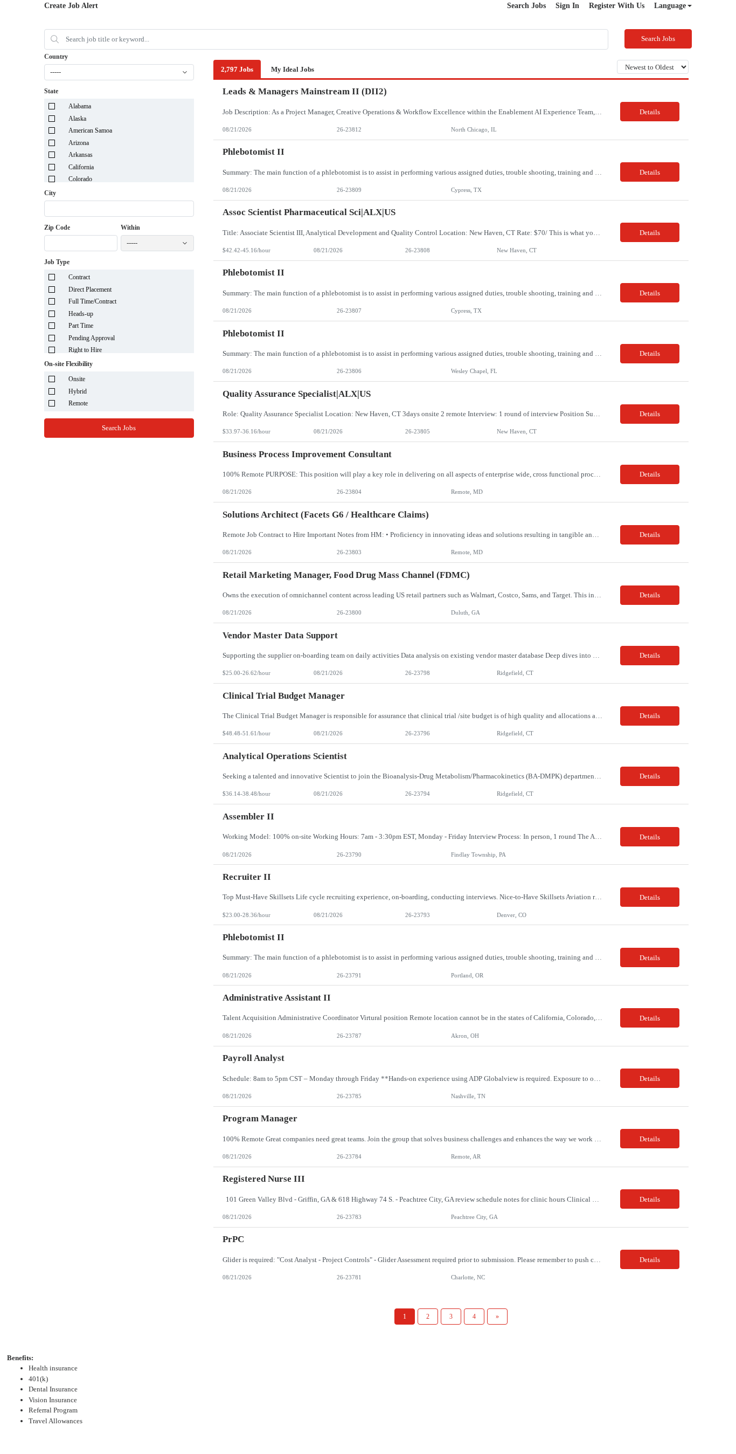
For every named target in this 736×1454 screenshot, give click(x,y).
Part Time (80, 325)
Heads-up (80, 314)
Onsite (76, 379)
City (50, 193)
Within (130, 227)
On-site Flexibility (68, 364)
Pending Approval (91, 338)
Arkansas (80, 155)
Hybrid (77, 391)
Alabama (79, 106)
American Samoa (90, 130)
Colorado (80, 179)
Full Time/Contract (92, 301)
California (81, 167)
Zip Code (57, 227)
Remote (78, 403)
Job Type (57, 262)
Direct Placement (90, 289)
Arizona (78, 143)
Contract (79, 277)
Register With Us (616, 6)
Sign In (567, 6)
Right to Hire (85, 350)
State (51, 91)
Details (650, 112)
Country (56, 56)
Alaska (77, 118)
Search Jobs (526, 6)
